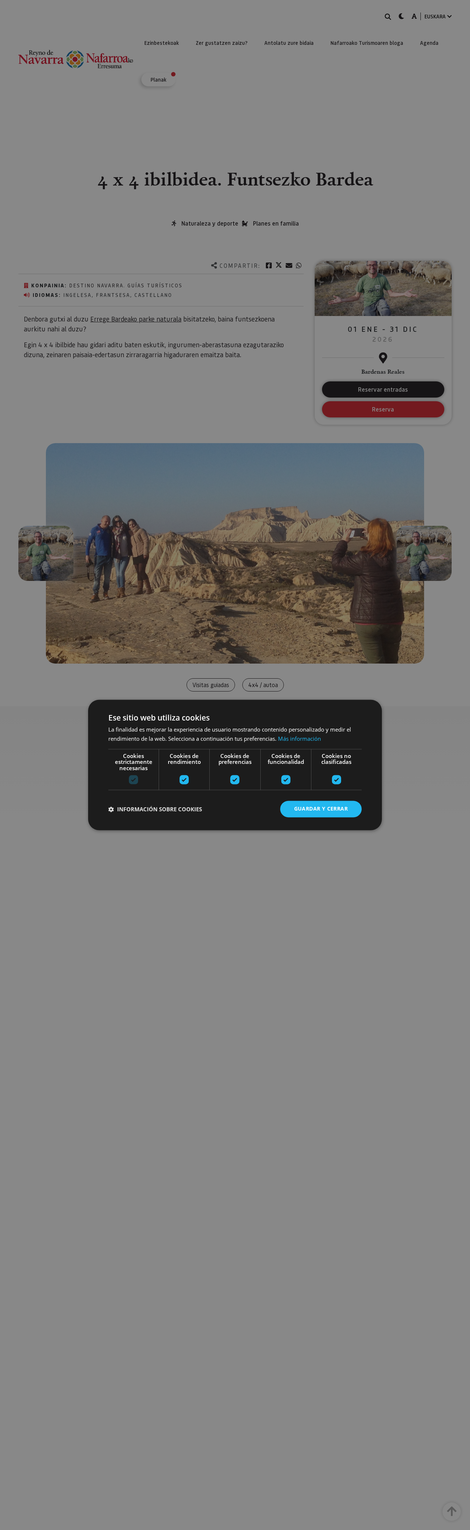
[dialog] (235, 765)
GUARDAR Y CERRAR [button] (321, 808)
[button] (155, 809)
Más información (299, 739)
